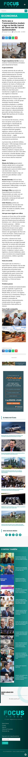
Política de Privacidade (7, 729)
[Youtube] (16, 535)
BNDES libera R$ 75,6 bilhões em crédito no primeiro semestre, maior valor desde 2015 (13, 507)
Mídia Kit (4, 727)
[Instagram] (13, 535)
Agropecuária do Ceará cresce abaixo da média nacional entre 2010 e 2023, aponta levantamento (12, 525)
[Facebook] (6, 535)
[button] (25, 4)
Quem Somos (5, 723)
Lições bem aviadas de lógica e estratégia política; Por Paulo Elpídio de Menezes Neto (13, 454)
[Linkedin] (20, 535)
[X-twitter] (10, 535)
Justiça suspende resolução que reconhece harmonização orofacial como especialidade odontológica (11, 471)
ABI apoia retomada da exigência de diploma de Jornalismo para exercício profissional (12, 490)
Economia (9, 15)
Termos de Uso (5, 731)
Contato (4, 725)
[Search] (26, 11)
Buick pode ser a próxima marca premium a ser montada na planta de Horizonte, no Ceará (12, 436)
